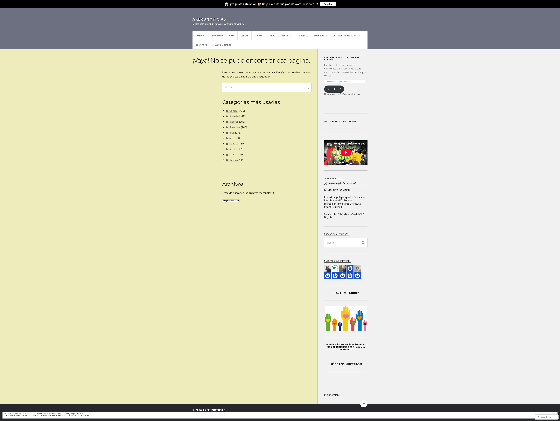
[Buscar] (307, 87)
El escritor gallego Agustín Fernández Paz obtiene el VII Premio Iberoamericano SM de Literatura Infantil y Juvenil (344, 202)
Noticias (201, 35)
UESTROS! (355, 364)
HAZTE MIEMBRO (223, 44)
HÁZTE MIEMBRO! (346, 293)
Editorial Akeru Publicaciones (341, 121)
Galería (303, 35)
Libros (258, 35)
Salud (272, 35)
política (233, 143)
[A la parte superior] (364, 403)
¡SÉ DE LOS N (339, 364)
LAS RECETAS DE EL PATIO (346, 35)
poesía (233, 154)
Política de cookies (81, 415)
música (233, 160)
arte (231, 138)
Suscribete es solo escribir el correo (341, 58)
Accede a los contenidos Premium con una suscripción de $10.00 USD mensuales (345, 347)
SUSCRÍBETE (320, 35)
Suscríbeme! (334, 89)
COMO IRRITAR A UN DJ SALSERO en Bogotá (344, 215)
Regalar (328, 4)
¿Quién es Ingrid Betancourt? (340, 183)
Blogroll (234, 121)
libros (232, 149)
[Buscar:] (267, 87)
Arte (232, 35)
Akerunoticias (209, 19)
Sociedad (217, 35)
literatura (234, 127)
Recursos (287, 35)
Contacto (202, 44)
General (233, 110)
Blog (232, 132)
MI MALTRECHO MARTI (337, 190)
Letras (245, 35)
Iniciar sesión (331, 394)
